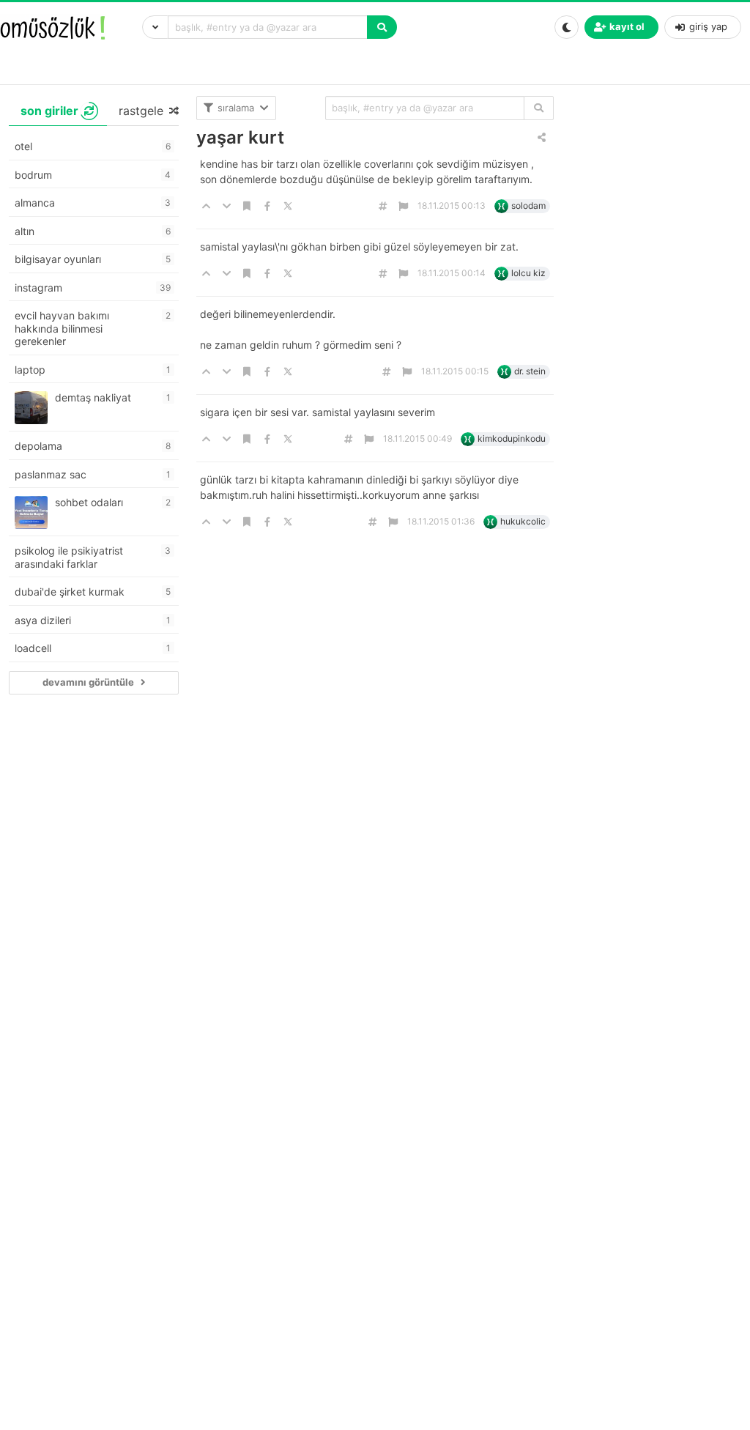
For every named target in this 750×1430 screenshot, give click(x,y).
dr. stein (530, 371)
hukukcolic (523, 521)
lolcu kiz (528, 272)
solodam (528, 205)
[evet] (539, 108)
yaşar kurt (240, 137)
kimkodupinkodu (512, 438)
